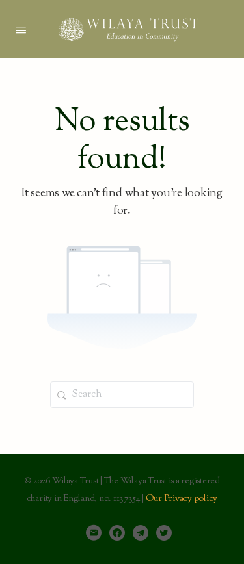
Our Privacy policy (182, 499)
